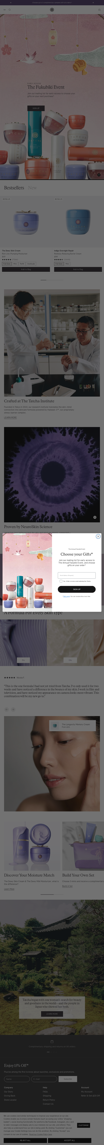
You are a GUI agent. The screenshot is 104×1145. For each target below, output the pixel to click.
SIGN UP (76, 589)
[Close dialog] (98, 536)
